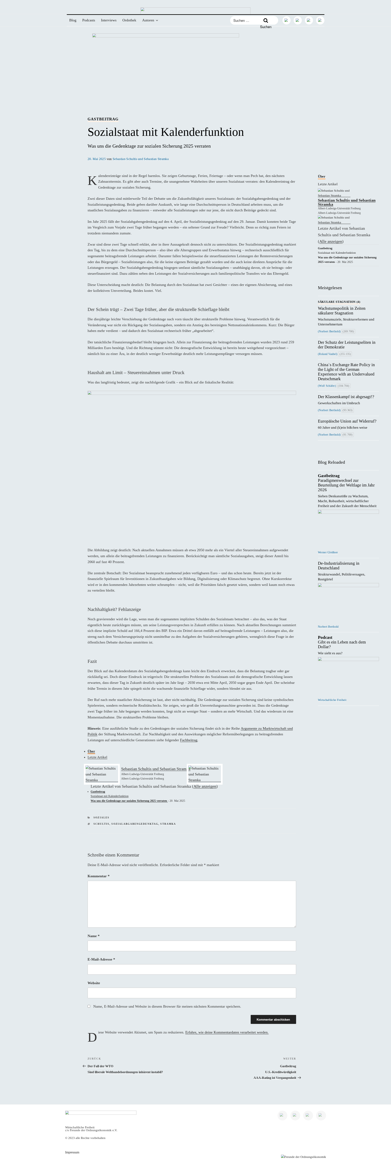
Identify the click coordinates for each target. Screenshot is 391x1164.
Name (94, 936)
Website (94, 983)
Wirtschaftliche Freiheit (332, 700)
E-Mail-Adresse (101, 959)
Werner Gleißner (328, 552)
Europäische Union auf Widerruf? (347, 424)
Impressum (72, 1152)
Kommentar (99, 876)
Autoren (148, 20)
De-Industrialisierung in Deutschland (342, 571)
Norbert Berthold (328, 626)
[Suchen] (266, 20)
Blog (72, 20)
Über (91, 751)
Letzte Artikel (97, 757)
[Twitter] (298, 20)
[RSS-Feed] (320, 20)
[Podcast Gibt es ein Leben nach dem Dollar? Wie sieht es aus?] (348, 676)
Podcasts (88, 20)
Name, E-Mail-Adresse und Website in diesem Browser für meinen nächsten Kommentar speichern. (167, 1006)
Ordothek (129, 20)
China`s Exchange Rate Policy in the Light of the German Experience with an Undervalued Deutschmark (346, 371)
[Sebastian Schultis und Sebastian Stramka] (102, 780)
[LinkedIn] (286, 20)
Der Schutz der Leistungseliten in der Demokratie (347, 344)
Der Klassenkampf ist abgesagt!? (346, 399)
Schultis (101, 824)
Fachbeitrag (188, 740)
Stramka (168, 824)
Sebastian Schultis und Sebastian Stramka (141, 159)
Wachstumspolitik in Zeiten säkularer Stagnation (346, 313)
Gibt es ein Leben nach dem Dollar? (342, 645)
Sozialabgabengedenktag (134, 824)
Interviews (108, 20)
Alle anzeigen (204, 786)
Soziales (101, 817)
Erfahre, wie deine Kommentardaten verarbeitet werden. (227, 1032)
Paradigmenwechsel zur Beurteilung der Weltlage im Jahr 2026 (347, 490)
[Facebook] (309, 20)
